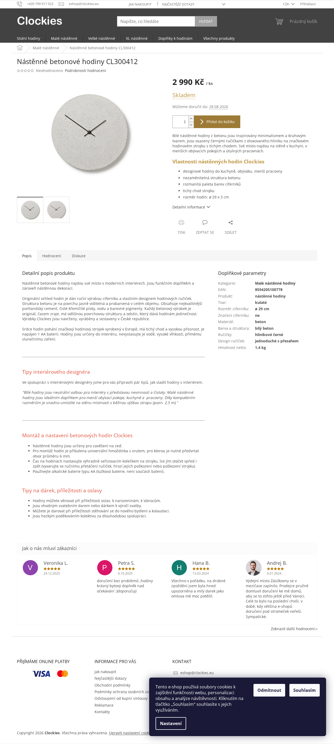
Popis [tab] (27, 255)
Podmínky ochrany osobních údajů (125, 691)
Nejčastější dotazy (178, 4)
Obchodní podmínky (112, 685)
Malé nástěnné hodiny (275, 283)
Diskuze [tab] (79, 255)
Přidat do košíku (220, 121)
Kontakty (102, 711)
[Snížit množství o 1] (191, 125)
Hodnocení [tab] (51, 255)
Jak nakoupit (140, 4)
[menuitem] (28, 38)
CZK (286, 4)
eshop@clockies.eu (197, 672)
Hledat (206, 21)
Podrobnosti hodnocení (85, 70)
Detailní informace (188, 207)
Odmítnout (269, 690)
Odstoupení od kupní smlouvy (121, 698)
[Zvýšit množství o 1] (191, 119)
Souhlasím (304, 690)
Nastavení (171, 723)
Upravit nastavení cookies (131, 732)
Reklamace (104, 705)
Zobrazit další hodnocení (293, 628)
